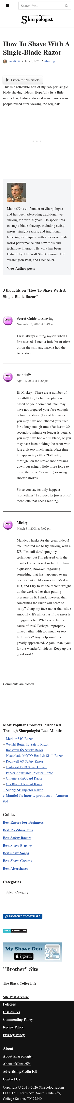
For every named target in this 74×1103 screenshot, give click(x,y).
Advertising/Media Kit (20, 1071)
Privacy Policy (14, 1034)
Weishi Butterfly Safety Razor (27, 744)
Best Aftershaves (15, 868)
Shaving (49, 61)
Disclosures (11, 1011)
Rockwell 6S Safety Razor (24, 749)
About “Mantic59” (17, 1063)
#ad (5, 801)
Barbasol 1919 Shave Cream (26, 767)
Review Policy (13, 1027)
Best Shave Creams (17, 860)
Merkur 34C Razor (19, 738)
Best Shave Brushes (17, 845)
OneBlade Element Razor (24, 784)
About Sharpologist (18, 1056)
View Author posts (21, 268)
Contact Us (11, 1079)
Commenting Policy (18, 1019)
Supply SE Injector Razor (24, 789)
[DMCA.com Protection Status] (15, 931)
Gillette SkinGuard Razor (24, 778)
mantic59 (14, 61)
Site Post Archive (16, 996)
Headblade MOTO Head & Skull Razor (34, 755)
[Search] (66, 5)
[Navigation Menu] (7, 5)
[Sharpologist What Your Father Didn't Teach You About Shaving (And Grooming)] (37, 19)
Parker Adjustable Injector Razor (29, 772)
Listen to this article (25, 79)
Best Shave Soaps (16, 852)
